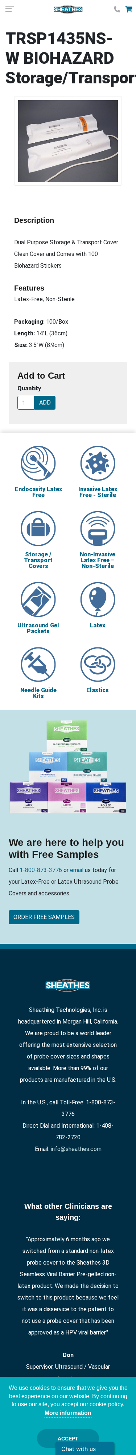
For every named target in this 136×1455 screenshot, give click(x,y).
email (76, 870)
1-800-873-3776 (41, 870)
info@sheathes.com (76, 1149)
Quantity (29, 388)
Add (45, 402)
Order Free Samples (44, 917)
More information (68, 1413)
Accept (68, 1439)
